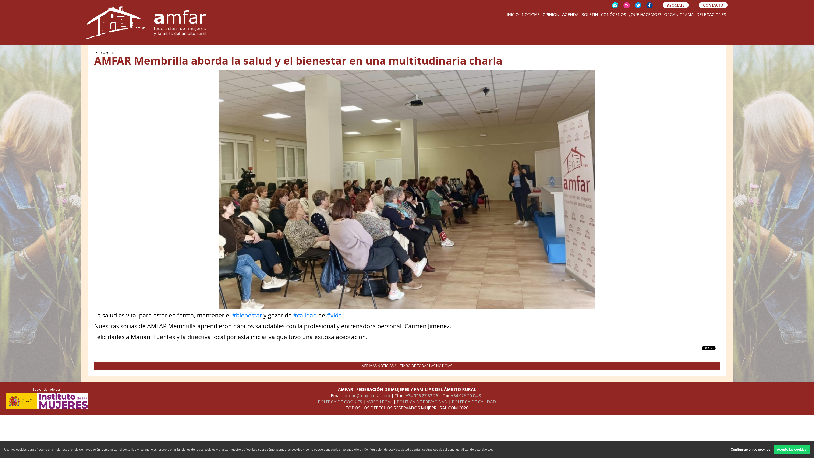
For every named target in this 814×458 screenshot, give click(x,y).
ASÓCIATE (675, 5)
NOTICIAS (530, 14)
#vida (334, 315)
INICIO (513, 14)
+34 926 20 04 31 (467, 395)
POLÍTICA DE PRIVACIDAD (422, 402)
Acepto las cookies (791, 449)
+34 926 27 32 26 (422, 395)
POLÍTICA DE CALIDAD (474, 402)
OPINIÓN (550, 14)
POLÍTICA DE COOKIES (340, 402)
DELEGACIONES (711, 14)
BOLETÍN (589, 14)
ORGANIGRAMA (679, 14)
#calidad (305, 315)
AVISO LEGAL (379, 402)
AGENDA (570, 14)
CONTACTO (713, 5)
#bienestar (247, 315)
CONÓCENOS (613, 14)
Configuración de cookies (750, 449)
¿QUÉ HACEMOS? (645, 14)
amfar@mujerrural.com (367, 395)
